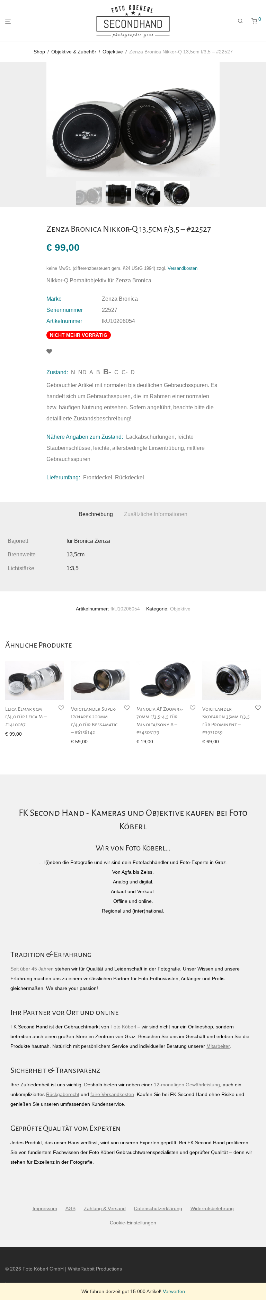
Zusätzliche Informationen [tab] (155, 514)
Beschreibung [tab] (96, 514)
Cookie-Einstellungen (133, 1222)
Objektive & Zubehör (73, 51)
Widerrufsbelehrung (212, 1208)
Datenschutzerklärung (158, 1208)
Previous (6, 119)
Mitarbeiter (218, 1046)
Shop (39, 51)
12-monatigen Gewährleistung (187, 1084)
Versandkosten (182, 268)
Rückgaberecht (62, 1094)
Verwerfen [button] (174, 1291)
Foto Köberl (123, 1026)
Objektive (113, 51)
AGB (70, 1208)
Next (259, 119)
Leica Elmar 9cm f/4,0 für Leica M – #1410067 (26, 716)
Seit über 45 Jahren (32, 969)
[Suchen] (240, 21)
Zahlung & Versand (105, 1208)
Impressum (45, 1208)
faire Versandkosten (112, 1094)
